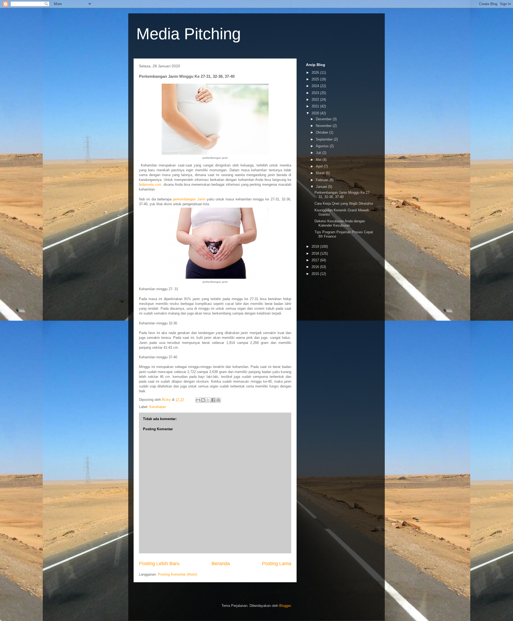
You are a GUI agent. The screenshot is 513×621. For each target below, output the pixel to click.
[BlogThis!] (203, 400)
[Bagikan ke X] (208, 400)
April (320, 166)
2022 (316, 100)
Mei (319, 160)
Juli (319, 153)
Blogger (285, 606)
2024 (316, 86)
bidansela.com (150, 185)
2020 (316, 113)
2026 (316, 73)
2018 (316, 253)
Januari (322, 187)
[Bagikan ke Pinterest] (218, 400)
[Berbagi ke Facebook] (213, 400)
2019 (316, 246)
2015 (316, 274)
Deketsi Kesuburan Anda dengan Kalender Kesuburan (339, 223)
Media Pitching (188, 34)
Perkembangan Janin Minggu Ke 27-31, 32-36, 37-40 (342, 195)
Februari (322, 180)
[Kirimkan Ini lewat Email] (198, 400)
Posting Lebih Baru (159, 563)
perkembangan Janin (189, 199)
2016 (316, 267)
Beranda (221, 563)
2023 (316, 93)
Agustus (323, 146)
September (325, 139)
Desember (324, 119)
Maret (321, 173)
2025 (316, 79)
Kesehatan (157, 407)
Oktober (322, 132)
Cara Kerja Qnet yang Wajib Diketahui (343, 203)
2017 (316, 260)
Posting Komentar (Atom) (177, 574)
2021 (316, 106)
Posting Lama (276, 563)
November (324, 126)
